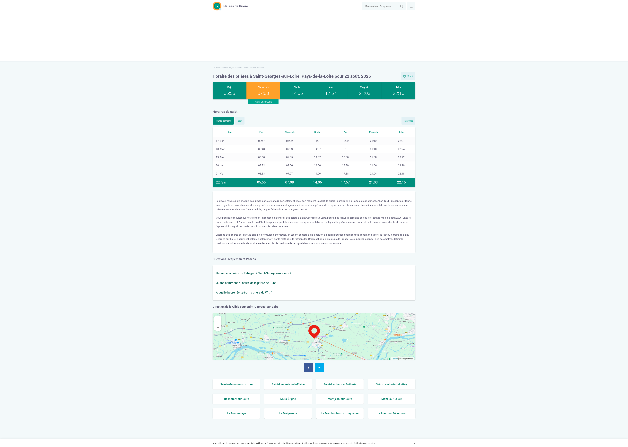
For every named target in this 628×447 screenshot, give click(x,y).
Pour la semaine (223, 120)
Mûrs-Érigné (288, 399)
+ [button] (218, 320)
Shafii (410, 76)
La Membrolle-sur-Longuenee (339, 413)
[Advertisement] (314, 35)
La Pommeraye (236, 413)
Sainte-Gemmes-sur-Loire (236, 384)
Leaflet (395, 359)
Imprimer (408, 121)
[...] (411, 6)
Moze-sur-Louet (391, 399)
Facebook (308, 367)
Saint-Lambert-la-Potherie (339, 384)
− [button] (218, 327)
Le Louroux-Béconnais (391, 413)
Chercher (401, 6)
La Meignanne (288, 413)
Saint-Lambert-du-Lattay (391, 384)
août (239, 120)
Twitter (319, 367)
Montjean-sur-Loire (340, 399)
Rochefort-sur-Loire (236, 399)
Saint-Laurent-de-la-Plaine (288, 384)
